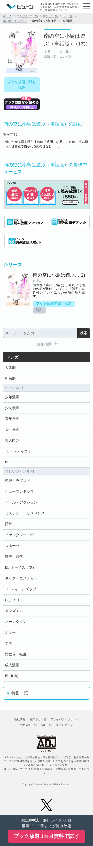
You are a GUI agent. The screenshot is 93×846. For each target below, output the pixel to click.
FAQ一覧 (46, 724)
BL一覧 (68, 16)
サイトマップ (64, 724)
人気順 (10, 368)
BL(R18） (12, 676)
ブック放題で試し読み (21, 84)
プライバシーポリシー (64, 719)
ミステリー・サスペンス (25, 513)
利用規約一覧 (28, 724)
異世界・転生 (16, 654)
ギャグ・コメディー (21, 578)
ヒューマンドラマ (19, 492)
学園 (8, 643)
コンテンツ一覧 (27, 16)
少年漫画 (12, 397)
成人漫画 (12, 665)
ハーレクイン (16, 622)
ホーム (7, 16)
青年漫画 (12, 419)
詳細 (39, 310)
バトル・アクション (21, 502)
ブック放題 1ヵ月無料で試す (47, 836)
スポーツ (12, 546)
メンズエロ (14, 611)
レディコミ (14, 600)
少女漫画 (12, 408)
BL (7, 462)
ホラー (10, 633)
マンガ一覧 (50, 16)
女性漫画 (12, 430)
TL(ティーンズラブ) (21, 589)
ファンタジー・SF (19, 535)
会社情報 (20, 719)
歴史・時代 (14, 557)
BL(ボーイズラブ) (15, 21)
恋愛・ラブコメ (17, 481)
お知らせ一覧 (38, 719)
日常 (8, 524)
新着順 (10, 378)
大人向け (12, 440)
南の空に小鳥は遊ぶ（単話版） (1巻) (66, 39)
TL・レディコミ (18, 451)
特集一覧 (19, 693)
